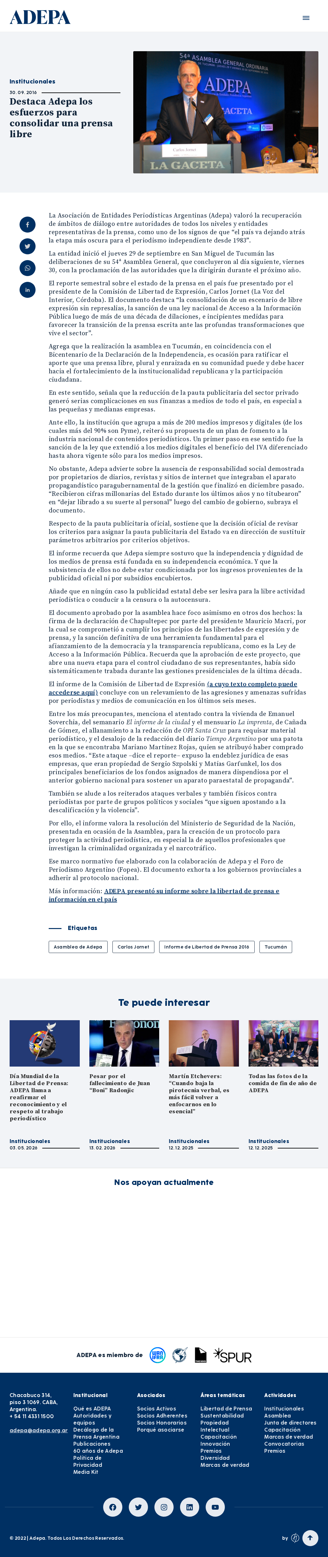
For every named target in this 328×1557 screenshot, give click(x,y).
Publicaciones (92, 1444)
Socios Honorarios (162, 1422)
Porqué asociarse (160, 1430)
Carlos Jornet (134, 947)
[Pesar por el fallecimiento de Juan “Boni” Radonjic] (124, 1043)
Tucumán (276, 947)
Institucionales (30, 1141)
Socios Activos (156, 1408)
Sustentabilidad (222, 1415)
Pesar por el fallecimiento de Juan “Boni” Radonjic (119, 1083)
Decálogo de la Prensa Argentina (96, 1433)
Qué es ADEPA (92, 1408)
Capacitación (219, 1437)
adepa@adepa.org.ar (39, 1430)
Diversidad (215, 1458)
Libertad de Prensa (226, 1408)
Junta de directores (290, 1422)
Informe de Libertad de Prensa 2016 (206, 947)
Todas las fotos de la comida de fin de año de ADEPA (283, 1083)
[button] (306, 18)
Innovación (215, 1444)
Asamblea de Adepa (78, 947)
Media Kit (86, 1472)
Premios (211, 1451)
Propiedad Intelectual (215, 1426)
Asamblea (277, 1415)
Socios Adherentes (162, 1415)
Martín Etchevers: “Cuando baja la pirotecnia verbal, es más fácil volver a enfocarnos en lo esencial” (199, 1094)
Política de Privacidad (87, 1461)
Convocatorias (284, 1444)
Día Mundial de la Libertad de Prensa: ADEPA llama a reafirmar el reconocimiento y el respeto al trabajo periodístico (39, 1097)
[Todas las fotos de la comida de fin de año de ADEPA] (284, 1043)
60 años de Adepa (98, 1451)
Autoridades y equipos (92, 1419)
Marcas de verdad (225, 1465)
